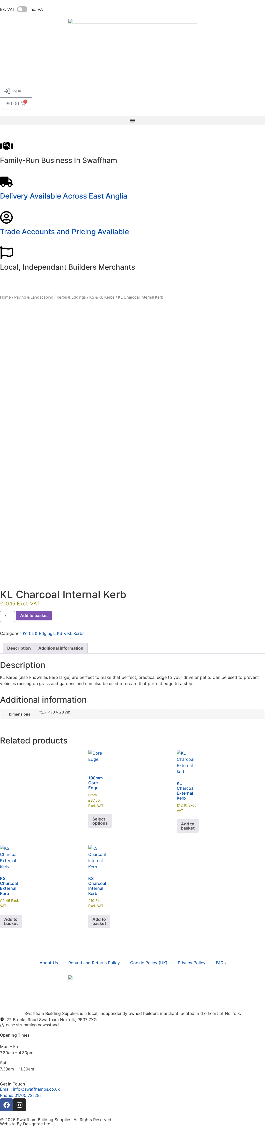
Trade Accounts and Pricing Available (64, 231)
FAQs (221, 962)
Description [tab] (19, 648)
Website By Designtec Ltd (25, 1123)
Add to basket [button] (188, 826)
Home (5, 297)
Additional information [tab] (60, 648)
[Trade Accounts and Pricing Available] (6, 217)
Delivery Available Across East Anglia (63, 196)
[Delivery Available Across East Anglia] (6, 181)
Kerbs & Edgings (71, 297)
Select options (100, 821)
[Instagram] (19, 1104)
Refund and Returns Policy (94, 962)
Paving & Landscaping (33, 297)
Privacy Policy (191, 962)
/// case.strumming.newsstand (29, 1024)
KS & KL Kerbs (102, 297)
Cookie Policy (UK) (148, 962)
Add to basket (34, 615)
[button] (12, 91)
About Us (49, 962)
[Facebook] (6, 1104)
